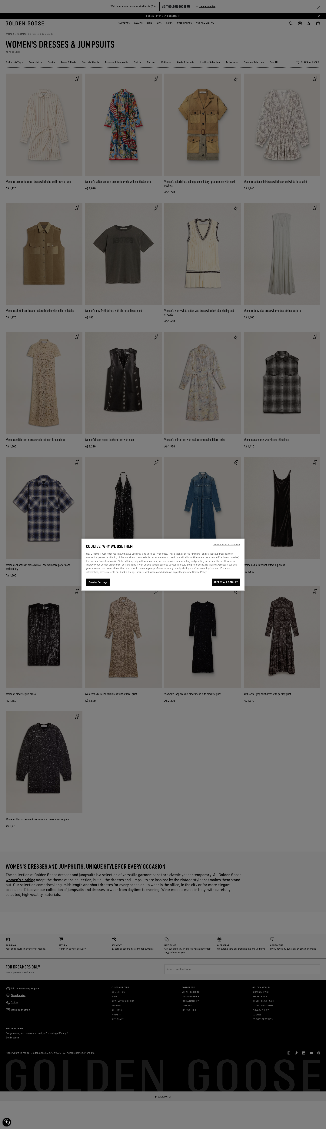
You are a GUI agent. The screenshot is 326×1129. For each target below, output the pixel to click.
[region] (163, 565)
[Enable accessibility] (6, 1122)
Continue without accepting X (226, 544)
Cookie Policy (199, 571)
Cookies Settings (97, 582)
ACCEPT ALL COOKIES (226, 582)
